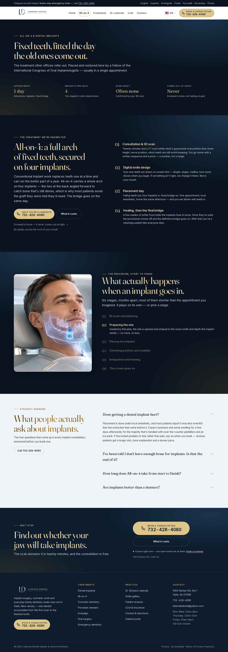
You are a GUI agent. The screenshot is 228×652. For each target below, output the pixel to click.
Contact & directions (136, 613)
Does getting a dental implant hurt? (131, 414)
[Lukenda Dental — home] (32, 13)
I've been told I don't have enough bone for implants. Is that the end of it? (152, 457)
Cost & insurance (135, 607)
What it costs (69, 213)
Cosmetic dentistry (88, 601)
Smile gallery (132, 596)
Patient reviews (134, 601)
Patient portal (133, 619)
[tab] (158, 316)
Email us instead (194, 551)
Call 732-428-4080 (29, 450)
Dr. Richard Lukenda (136, 590)
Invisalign (83, 613)
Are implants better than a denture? (131, 487)
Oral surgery (85, 619)
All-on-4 (84, 13)
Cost (130, 13)
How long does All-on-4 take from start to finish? (142, 473)
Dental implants (86, 590)
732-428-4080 (86, 3)
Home (72, 13)
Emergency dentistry (89, 624)
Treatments (99, 13)
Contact (141, 13)
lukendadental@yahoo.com (188, 605)
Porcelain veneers (88, 607)
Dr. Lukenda (117, 13)
